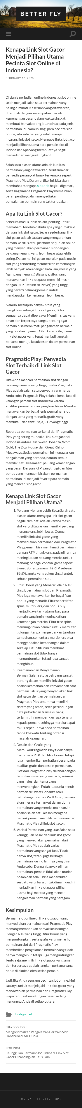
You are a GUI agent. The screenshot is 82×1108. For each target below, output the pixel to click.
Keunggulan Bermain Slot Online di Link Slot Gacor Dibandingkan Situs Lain (37, 1053)
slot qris (43, 185)
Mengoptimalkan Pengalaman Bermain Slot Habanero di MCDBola (37, 1032)
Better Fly (41, 13)
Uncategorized (23, 1014)
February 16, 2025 (20, 78)
